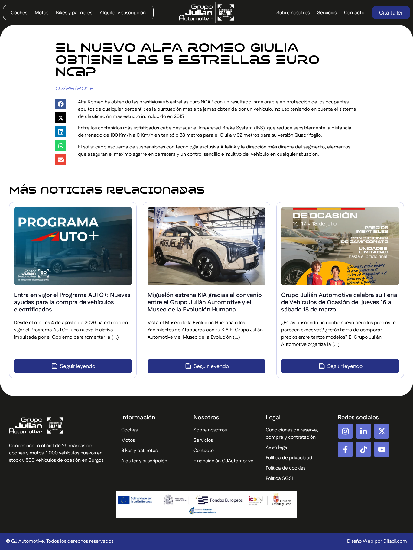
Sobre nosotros (293, 12)
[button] (60, 104)
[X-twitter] (381, 431)
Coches (19, 12)
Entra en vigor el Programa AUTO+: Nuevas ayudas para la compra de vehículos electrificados (72, 302)
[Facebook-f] (345, 449)
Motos (41, 12)
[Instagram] (345, 431)
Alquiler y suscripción (123, 12)
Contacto (354, 12)
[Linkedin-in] (363, 431)
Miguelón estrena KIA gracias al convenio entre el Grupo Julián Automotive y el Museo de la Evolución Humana (205, 302)
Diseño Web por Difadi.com (377, 541)
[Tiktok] (363, 449)
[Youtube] (381, 449)
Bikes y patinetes (74, 12)
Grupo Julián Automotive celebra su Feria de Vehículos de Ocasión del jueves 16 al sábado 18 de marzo (339, 302)
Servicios (327, 12)
